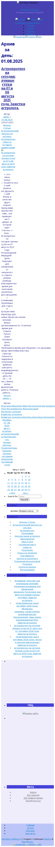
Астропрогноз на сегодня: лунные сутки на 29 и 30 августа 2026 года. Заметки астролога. (27, 652)
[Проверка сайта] (30, 713)
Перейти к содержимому (27, 22)
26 (12, 489)
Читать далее (7, 397)
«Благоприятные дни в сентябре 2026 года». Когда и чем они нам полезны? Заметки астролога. (27, 640)
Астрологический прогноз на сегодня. (9, 133)
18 (8, 486)
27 (15, 489)
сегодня (7, 453)
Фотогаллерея (27, 569)
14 (19, 482)
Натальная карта (27, 544)
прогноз (7, 445)
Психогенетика (9, 447)
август (7, 428)
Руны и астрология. (27, 552)
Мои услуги (27, 541)
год (7, 439)
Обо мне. (30, 31)
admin (6, 116)
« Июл (12, 493)
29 (22, 489)
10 (29, 479)
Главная (30, 25)
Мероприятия (27, 538)
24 (29, 486)
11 (8, 482)
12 (12, 482)
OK (24, 500)
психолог (6, 450)
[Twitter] (33, 19)
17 (29, 482)
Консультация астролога (27, 536)
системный (6, 461)
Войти (33, 792)
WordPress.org (33, 800)
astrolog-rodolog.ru (29, 9)
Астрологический (9, 433)
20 (15, 486)
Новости (7, 142)
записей (33, 795)
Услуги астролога (27, 566)
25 (8, 489)
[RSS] (41, 19)
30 (26, 489)
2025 (6, 425)
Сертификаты (27, 555)
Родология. (27, 550)
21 (19, 486)
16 (26, 482)
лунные (7, 442)
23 (26, 486)
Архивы (14, 510)
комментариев (33, 797)
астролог (6, 431)
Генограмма (27, 533)
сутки (7, 464)
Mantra (47, 838)
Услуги (30, 28)
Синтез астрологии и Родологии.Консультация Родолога (27, 561)
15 (22, 482)
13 (15, 482)
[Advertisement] (30, 682)
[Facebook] (22, 19)
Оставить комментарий (8, 146)
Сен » (25, 493)
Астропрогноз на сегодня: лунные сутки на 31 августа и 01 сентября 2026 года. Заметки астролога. (27, 629)
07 (5, 422)
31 (29, 489)
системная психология (7, 457)
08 (8, 422)
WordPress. (27, 841)
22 (22, 486)
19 (12, 486)
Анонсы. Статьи (7, 126)
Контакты (30, 34)
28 (19, 489)
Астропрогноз (8, 139)
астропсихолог (8, 436)
